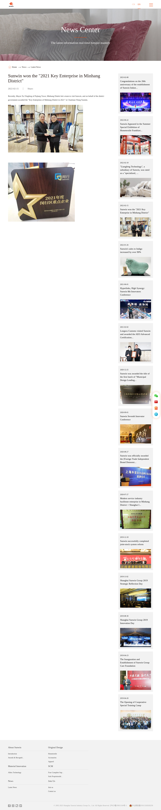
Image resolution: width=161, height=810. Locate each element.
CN (133, 4)
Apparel (51, 762)
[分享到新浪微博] (40, 89)
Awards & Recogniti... (16, 758)
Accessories (52, 758)
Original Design (55, 747)
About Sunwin (14, 747)
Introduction (12, 754)
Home (14, 67)
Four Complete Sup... (56, 772)
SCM (50, 766)
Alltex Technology (14, 772)
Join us (50, 787)
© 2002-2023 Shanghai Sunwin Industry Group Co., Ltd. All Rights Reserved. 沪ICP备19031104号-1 (90, 805)
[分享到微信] (36, 89)
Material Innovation (17, 766)
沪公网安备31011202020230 (142, 805)
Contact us (52, 791)
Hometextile (52, 754)
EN (139, 4)
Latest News (36, 67)
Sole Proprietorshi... (55, 776)
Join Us (51, 781)
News (24, 67)
